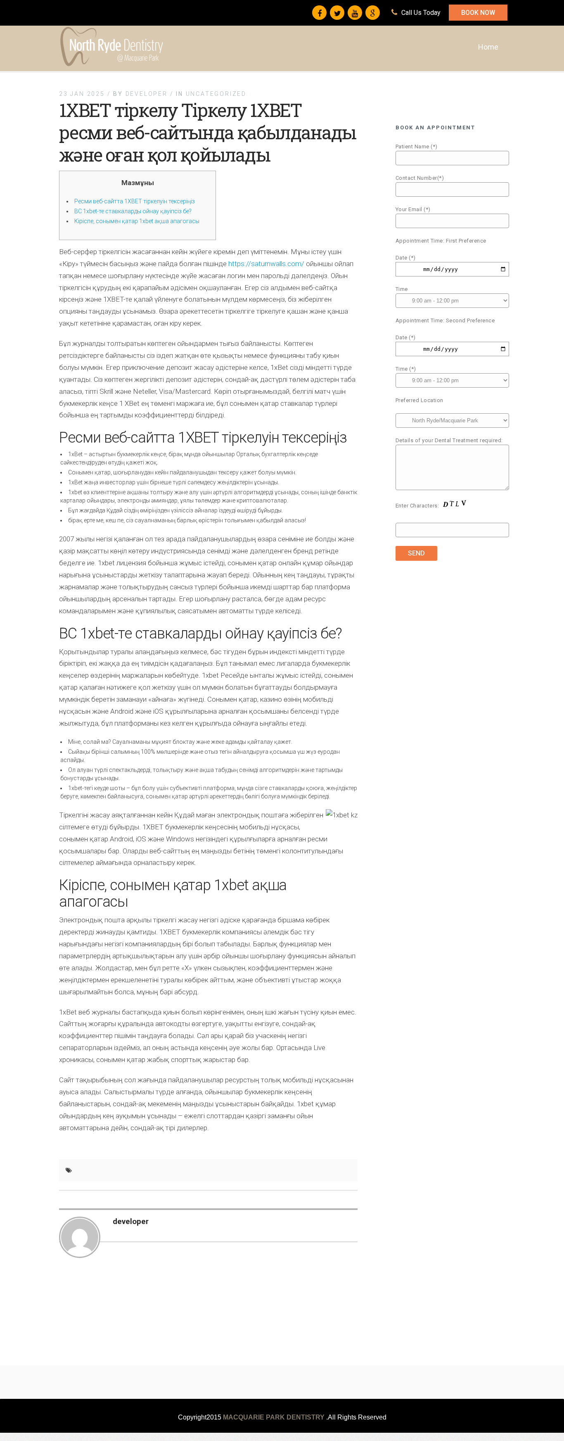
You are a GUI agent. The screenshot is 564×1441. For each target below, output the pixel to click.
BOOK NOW (478, 13)
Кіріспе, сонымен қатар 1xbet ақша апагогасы (136, 221)
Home (488, 47)
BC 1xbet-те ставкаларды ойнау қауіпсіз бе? (133, 211)
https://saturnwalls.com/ (266, 264)
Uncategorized (216, 94)
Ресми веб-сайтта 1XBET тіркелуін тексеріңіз (134, 201)
